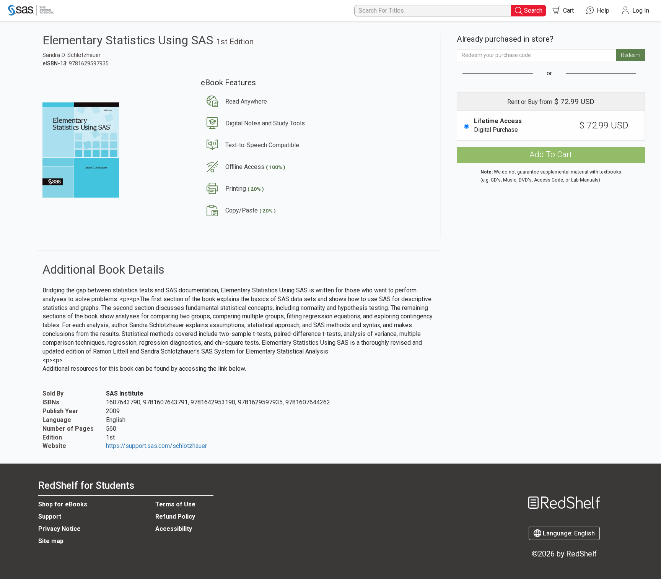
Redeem (630, 55)
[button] (234, 101)
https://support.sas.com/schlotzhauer (156, 445)
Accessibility (173, 528)
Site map (50, 541)
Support (49, 516)
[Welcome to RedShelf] (564, 487)
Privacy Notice (59, 528)
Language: (568, 533)
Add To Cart (550, 154)
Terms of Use (175, 504)
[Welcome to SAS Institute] (32, 11)
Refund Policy (175, 516)
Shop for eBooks (62, 504)
